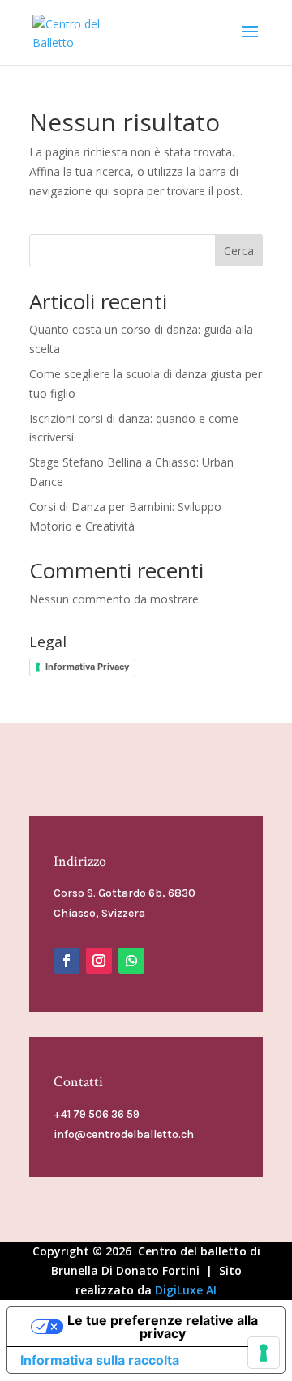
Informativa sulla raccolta (99, 1360)
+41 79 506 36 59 (97, 1114)
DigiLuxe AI (186, 1290)
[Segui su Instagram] (99, 961)
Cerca (239, 250)
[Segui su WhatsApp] (131, 961)
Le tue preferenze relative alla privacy (162, 1326)
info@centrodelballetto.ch (124, 1134)
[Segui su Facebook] (66, 961)
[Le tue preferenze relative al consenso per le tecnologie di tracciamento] (263, 1352)
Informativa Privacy (87, 666)
